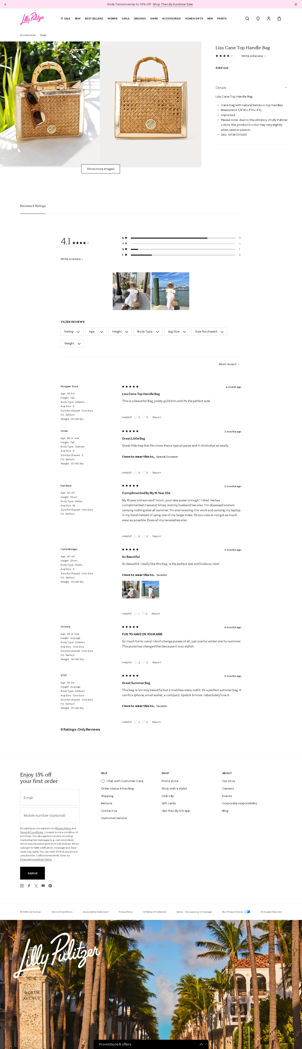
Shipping (107, 796)
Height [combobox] (117, 331)
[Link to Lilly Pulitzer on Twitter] (36, 885)
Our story (228, 781)
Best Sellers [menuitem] (94, 18)
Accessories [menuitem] (171, 18)
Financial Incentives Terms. (36, 859)
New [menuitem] (78, 18)
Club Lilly (168, 796)
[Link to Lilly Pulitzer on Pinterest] (50, 885)
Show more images (101, 169)
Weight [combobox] (69, 343)
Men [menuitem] (210, 18)
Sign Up (33, 873)
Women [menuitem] (112, 18)
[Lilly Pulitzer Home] (32, 18)
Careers (228, 788)
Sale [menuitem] (67, 18)
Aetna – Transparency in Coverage (194, 911)
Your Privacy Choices (233, 911)
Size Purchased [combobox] (206, 331)
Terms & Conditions (62, 911)
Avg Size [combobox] (174, 331)
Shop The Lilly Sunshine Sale (173, 4)
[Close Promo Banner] (5, 4)
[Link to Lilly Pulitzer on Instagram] (21, 885)
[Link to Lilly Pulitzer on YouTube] (43, 885)
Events (227, 796)
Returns (106, 803)
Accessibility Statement (96, 911)
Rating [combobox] (68, 331)
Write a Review (252, 56)
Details (221, 87)
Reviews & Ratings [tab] (33, 206)
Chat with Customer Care (124, 781)
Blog (225, 811)
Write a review (71, 259)
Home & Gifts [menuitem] (194, 18)
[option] (50, 103)
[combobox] (227, 364)
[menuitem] (247, 18)
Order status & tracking (117, 788)
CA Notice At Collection (154, 911)
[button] (296, 4)
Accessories (28, 35)
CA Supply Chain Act (271, 911)
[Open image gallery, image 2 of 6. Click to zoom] (151, 103)
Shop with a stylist (174, 788)
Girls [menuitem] (125, 18)
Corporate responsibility (239, 803)
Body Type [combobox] (145, 331)
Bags (43, 35)
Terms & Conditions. (32, 832)
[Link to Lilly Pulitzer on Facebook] (28, 885)
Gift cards (169, 803)
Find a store (170, 781)
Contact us (109, 811)
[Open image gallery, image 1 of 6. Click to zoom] (50, 103)
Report (157, 417)
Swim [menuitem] (154, 18)
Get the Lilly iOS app (176, 811)
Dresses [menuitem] (140, 18)
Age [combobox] (92, 331)
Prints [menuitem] (221, 18)
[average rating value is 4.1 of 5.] (226, 56)
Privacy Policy (63, 828)
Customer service (114, 818)
